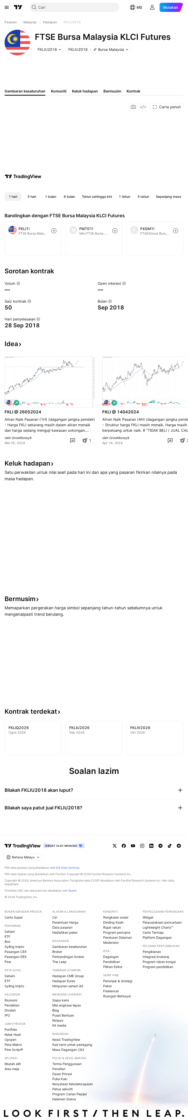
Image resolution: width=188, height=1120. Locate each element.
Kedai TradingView (66, 1039)
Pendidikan (111, 962)
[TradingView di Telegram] (160, 846)
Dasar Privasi (62, 1074)
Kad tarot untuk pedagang (72, 1045)
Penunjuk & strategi (117, 981)
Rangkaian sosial (115, 917)
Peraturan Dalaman (117, 937)
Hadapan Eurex (63, 981)
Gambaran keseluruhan (69, 947)
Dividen (10, 1010)
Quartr (73, 890)
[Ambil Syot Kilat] (133, 107)
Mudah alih (13, 1064)
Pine (8, 962)
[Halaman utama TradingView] (23, 846)
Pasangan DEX (16, 957)
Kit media (59, 1025)
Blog (55, 1010)
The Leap (59, 962)
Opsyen (10, 1039)
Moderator (111, 942)
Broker (57, 952)
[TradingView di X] (114, 846)
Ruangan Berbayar (117, 996)
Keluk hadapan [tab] (85, 91)
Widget (148, 917)
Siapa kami (60, 1000)
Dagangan (111, 957)
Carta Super (14, 917)
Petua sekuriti (62, 1089)
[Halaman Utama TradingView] (18, 7)
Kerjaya (57, 1020)
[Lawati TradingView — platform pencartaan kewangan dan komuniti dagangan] (23, 176)
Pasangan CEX (16, 952)
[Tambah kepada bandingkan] (54, 231)
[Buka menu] (6, 7)
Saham (10, 931)
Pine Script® (14, 1050)
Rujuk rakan (112, 927)
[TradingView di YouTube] (133, 846)
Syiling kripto (14, 947)
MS (139, 7)
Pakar (107, 986)
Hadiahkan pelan (64, 932)
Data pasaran (62, 927)
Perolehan (12, 1005)
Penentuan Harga (65, 922)
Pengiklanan (152, 952)
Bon (7, 942)
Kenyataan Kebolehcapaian (72, 1084)
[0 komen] (72, 440)
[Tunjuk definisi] (18, 283)
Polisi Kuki (59, 1079)
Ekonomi (11, 1000)
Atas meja (12, 1069)
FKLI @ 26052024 (23, 411)
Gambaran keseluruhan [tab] (25, 91)
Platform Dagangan (157, 937)
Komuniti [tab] (58, 91)
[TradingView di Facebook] (124, 846)
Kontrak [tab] (133, 91)
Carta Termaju (153, 932)
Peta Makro (13, 1045)
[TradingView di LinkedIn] (151, 846)
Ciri (54, 917)
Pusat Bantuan (63, 1015)
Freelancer (111, 991)
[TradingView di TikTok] (169, 846)
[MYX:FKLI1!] (9, 403)
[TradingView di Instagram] (142, 846)
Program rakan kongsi (159, 962)
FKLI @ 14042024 (120, 411)
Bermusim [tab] (112, 91)
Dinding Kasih (113, 922)
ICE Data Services (67, 867)
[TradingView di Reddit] (179, 846)
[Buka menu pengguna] (152, 7)
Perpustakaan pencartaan (162, 922)
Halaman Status (64, 1099)
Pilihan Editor (112, 967)
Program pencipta (116, 932)
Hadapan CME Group (68, 976)
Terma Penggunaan (67, 1064)
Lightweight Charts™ (158, 927)
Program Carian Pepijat (69, 1094)
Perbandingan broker (68, 957)
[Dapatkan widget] (143, 107)
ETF (7, 936)
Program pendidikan (158, 967)
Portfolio (11, 1029)
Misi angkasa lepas (66, 1005)
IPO (7, 1015)
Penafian (58, 1069)
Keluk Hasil (13, 1034)
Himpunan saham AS (67, 986)
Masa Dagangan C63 (68, 1050)
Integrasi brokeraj (156, 957)
